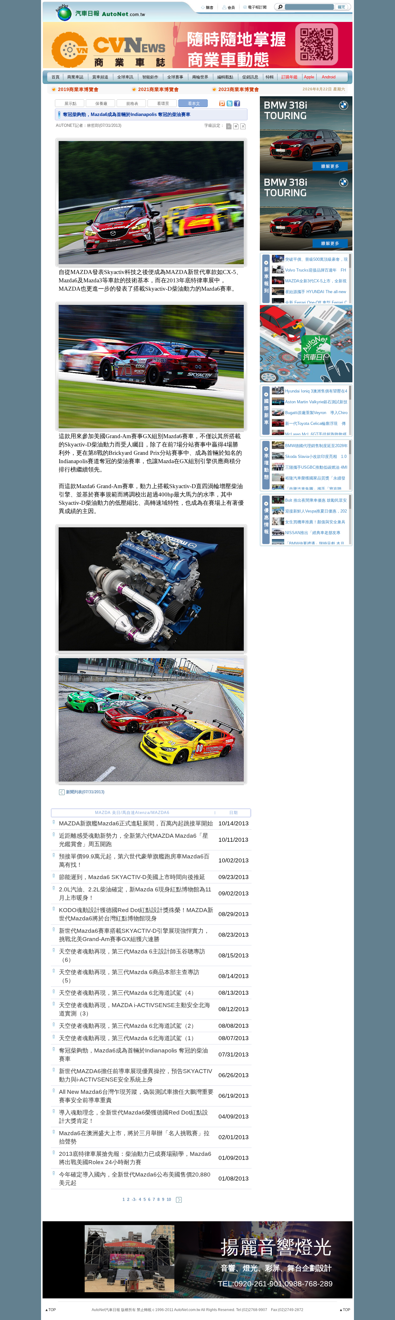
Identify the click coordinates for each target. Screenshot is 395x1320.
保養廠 (101, 103)
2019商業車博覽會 (78, 89)
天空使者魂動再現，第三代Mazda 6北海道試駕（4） (128, 993)
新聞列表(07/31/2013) (84, 792)
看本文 (194, 103)
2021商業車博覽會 (158, 89)
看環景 (163, 103)
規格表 (132, 103)
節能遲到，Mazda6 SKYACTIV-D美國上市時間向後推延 (132, 877)
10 (169, 1199)
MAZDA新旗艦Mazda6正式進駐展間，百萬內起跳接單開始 (136, 823)
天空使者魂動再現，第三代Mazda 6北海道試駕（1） (128, 1038)
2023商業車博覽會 (238, 89)
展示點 (70, 103)
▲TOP (50, 1310)
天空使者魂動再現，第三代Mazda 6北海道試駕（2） (128, 1026)
